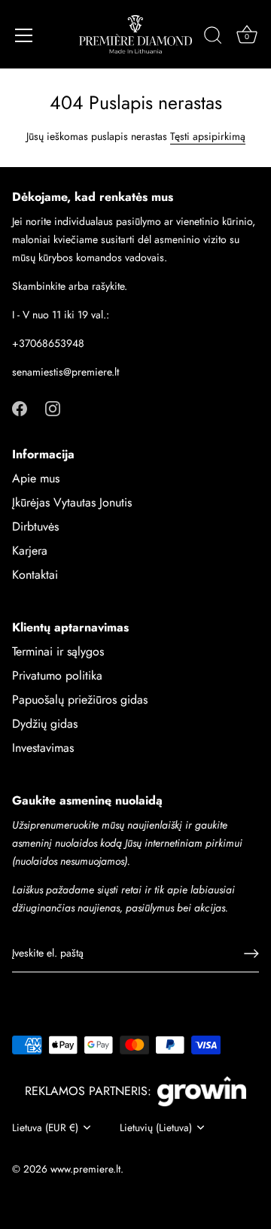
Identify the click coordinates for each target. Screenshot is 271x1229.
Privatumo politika (57, 675)
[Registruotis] (251, 953)
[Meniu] (24, 35)
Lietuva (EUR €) (45, 1127)
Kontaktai (35, 574)
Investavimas (43, 747)
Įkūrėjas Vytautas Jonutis (72, 502)
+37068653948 (48, 343)
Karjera (29, 550)
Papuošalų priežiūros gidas (80, 699)
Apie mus (35, 478)
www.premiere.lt (85, 1168)
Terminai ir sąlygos (58, 651)
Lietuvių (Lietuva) (156, 1127)
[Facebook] (19, 407)
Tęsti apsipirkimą (207, 136)
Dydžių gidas (45, 723)
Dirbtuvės (35, 526)
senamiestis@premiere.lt (65, 371)
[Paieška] (213, 37)
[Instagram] (52, 407)
